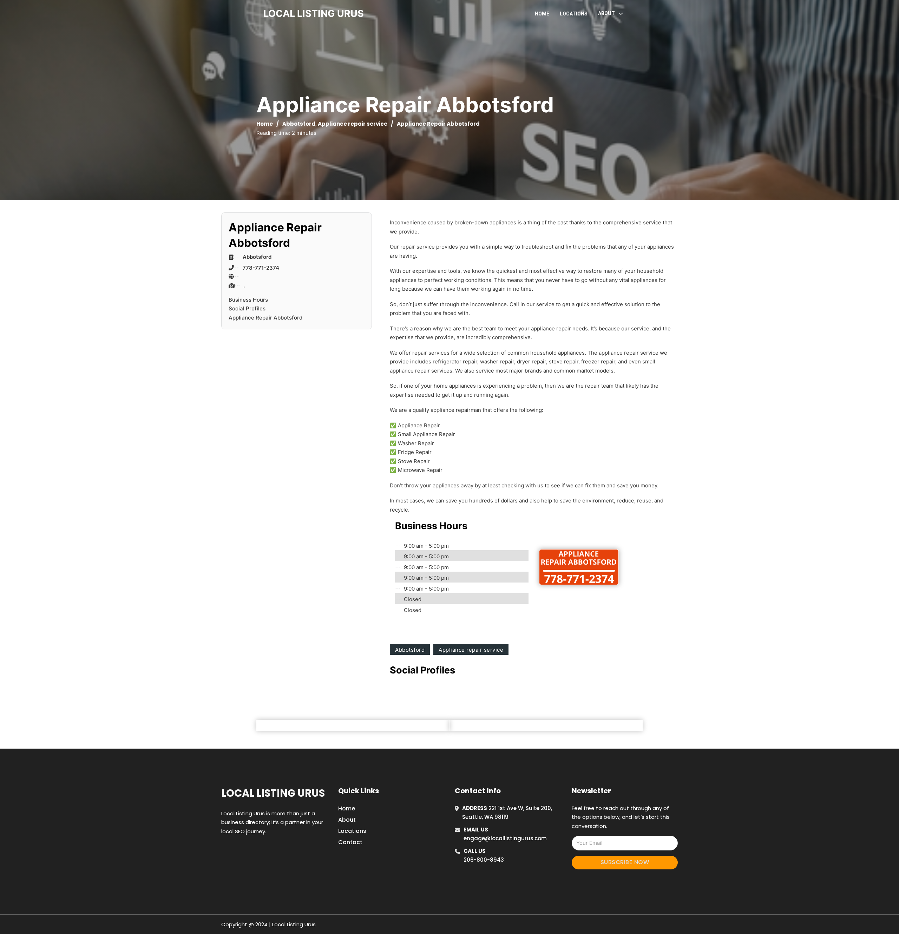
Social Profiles (247, 308)
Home (542, 14)
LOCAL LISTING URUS (313, 13)
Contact (350, 842)
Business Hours (248, 299)
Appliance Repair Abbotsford (265, 317)
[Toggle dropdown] (620, 13)
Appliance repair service (352, 123)
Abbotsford (298, 123)
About (347, 820)
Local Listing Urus (273, 793)
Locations (574, 14)
